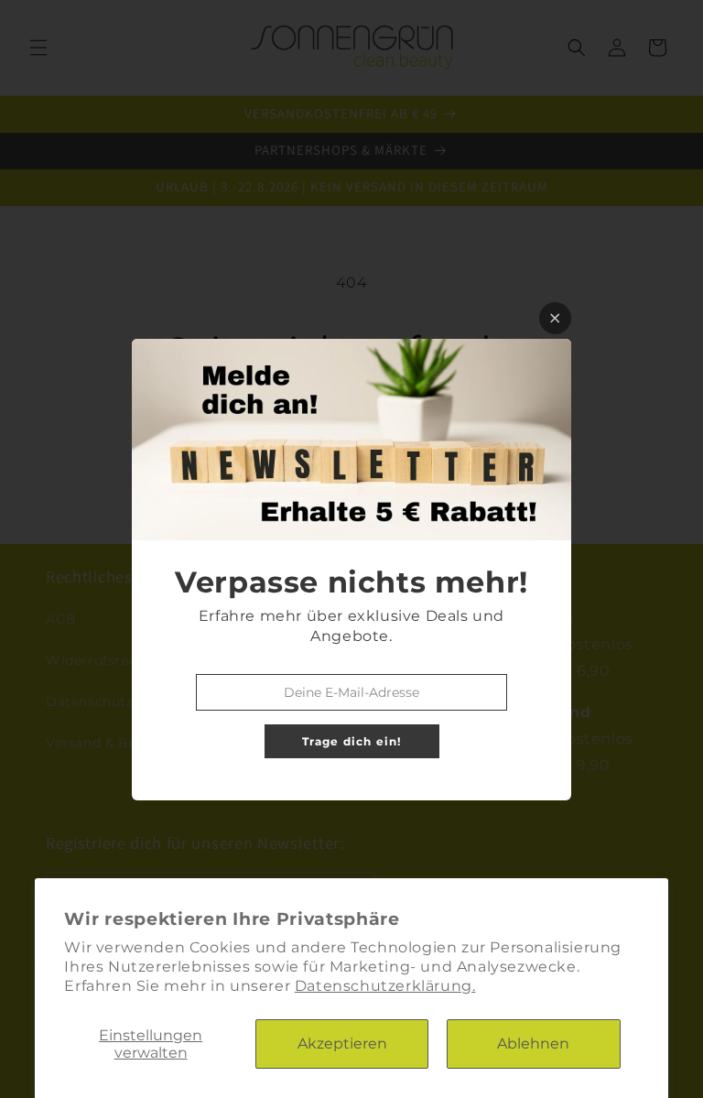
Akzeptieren (342, 1043)
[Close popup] (555, 318)
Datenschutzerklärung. (385, 986)
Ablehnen (533, 1043)
